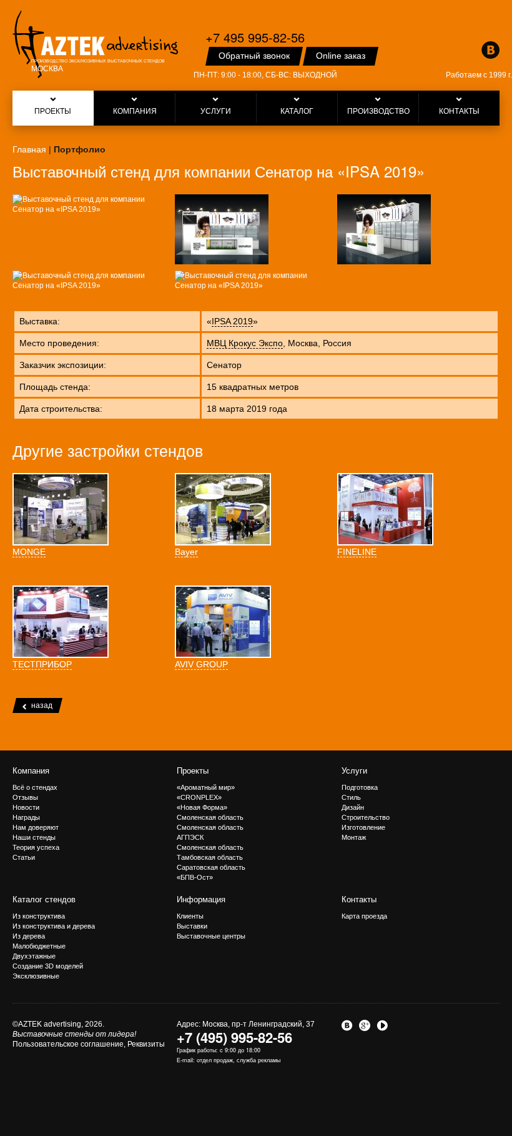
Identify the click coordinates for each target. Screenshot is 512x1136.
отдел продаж (215, 1060)
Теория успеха (35, 847)
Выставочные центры (211, 936)
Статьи (23, 857)
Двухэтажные (34, 956)
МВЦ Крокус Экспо (245, 343)
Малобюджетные (39, 946)
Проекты (193, 770)
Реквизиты (146, 1044)
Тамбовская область (210, 857)
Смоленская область (210, 817)
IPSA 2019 (232, 321)
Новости (25, 807)
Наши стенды (34, 837)
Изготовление (363, 827)
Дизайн (353, 807)
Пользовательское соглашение (68, 1044)
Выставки (192, 926)
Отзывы (25, 797)
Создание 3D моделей (47, 966)
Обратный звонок (254, 56)
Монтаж (354, 837)
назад (41, 705)
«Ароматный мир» (206, 787)
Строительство (366, 817)
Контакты (359, 899)
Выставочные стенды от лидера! (74, 1034)
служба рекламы (258, 1060)
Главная (29, 149)
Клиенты (190, 916)
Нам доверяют (35, 827)
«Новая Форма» (202, 807)
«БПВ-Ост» (195, 877)
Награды (26, 817)
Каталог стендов (44, 899)
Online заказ (340, 56)
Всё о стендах (34, 787)
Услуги (354, 770)
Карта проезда (364, 916)
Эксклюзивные (35, 976)
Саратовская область (211, 867)
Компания (30, 770)
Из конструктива (38, 916)
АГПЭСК (190, 837)
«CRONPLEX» (199, 797)
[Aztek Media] (95, 44)
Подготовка (360, 787)
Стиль (351, 797)
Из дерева (28, 936)
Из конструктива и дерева (53, 926)
